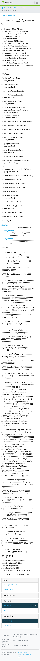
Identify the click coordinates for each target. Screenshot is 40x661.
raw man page (8, 589)
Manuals (6, 8)
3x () (7, 621)
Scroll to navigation (8, 15)
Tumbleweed (15, 8)
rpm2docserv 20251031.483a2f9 (24, 653)
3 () (7, 625)
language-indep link (10, 585)
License (20, 657)
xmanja (24, 8)
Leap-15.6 (6, 610)
